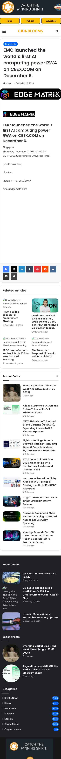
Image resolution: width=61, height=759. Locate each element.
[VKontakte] (53, 269)
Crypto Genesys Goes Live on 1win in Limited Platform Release (40, 501)
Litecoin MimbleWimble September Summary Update (40, 615)
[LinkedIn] (22, 269)
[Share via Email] (6, 276)
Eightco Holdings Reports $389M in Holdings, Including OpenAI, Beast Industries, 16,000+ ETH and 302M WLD (40, 445)
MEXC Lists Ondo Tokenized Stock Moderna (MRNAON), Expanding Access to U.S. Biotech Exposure (39, 426)
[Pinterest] (37, 269)
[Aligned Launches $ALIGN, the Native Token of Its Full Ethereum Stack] (11, 409)
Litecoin (8, 719)
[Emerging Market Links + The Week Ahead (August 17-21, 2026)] (11, 393)
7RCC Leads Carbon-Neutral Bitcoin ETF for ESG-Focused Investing (16, 355)
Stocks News (11, 698)
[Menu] (4, 32)
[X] (14, 269)
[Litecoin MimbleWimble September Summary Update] (11, 621)
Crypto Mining (11, 724)
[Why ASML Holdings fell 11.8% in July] (11, 578)
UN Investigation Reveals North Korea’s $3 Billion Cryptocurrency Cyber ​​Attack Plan (40, 593)
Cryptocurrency (12, 729)
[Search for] (57, 32)
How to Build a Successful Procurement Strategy (11, 316)
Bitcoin (8, 703)
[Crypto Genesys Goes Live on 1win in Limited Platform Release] (11, 501)
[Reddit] (45, 269)
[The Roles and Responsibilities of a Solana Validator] (45, 342)
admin (8, 83)
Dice (9, 21)
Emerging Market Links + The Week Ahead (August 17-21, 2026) (39, 389)
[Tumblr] (29, 269)
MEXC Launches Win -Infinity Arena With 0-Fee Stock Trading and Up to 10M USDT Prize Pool (39, 483)
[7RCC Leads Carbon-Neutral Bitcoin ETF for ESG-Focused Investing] (16, 342)
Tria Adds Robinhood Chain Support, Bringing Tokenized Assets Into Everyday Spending (40, 518)
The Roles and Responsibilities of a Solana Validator (44, 353)
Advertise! (51, 21)
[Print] (14, 276)
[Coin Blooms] (31, 31)
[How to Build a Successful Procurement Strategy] (16, 303)
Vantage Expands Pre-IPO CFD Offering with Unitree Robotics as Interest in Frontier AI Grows (38, 537)
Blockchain (10, 44)
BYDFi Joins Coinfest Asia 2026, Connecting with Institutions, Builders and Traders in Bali (38, 464)
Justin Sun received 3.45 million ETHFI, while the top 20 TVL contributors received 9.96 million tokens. (45, 322)
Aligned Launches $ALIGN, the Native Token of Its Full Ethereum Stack (40, 409)
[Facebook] (6, 269)
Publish (30, 21)
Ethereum (9, 713)
